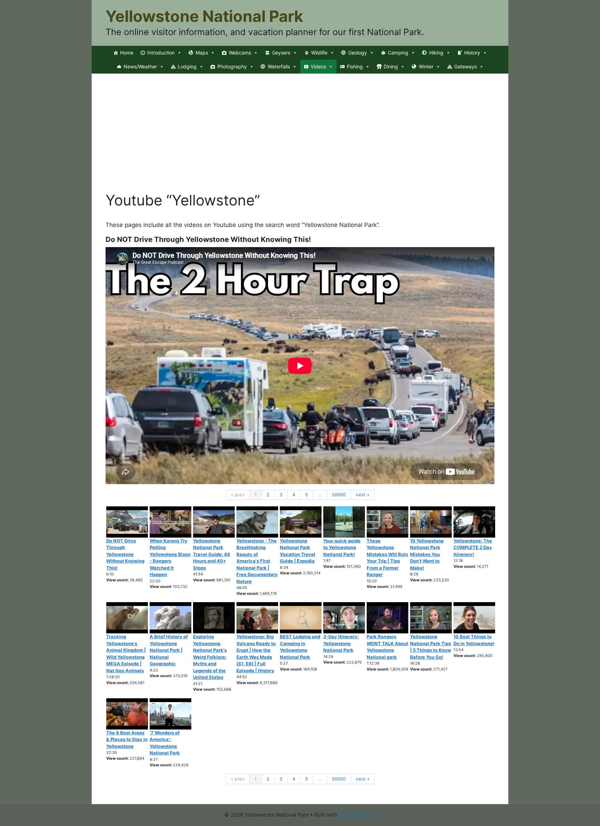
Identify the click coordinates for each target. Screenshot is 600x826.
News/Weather (140, 66)
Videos (318, 66)
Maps (201, 53)
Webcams (240, 53)
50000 (339, 494)
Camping (398, 53)
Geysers (281, 53)
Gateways (465, 66)
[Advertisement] (300, 139)
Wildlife (319, 53)
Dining (391, 66)
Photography (232, 66)
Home (126, 53)
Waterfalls (279, 66)
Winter (426, 66)
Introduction (161, 53)
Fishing (355, 66)
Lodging (187, 66)
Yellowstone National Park (204, 16)
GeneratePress (357, 814)
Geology (357, 53)
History (472, 53)
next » (362, 494)
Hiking (436, 53)
